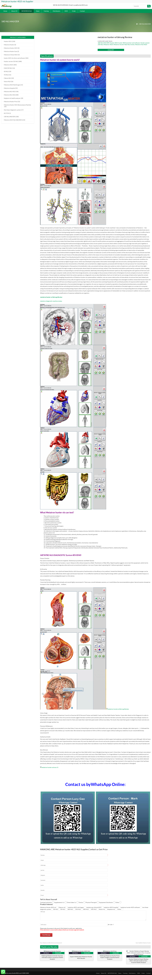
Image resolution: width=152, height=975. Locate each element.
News (37, 11)
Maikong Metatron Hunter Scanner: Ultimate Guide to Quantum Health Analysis (52, 957)
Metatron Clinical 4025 (11, 55)
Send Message (46, 935)
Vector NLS (7, 81)
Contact (82, 11)
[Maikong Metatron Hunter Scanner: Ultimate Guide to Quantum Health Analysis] (52, 951)
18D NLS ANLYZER (145, 24)
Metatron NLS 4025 (141, 44)
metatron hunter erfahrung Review (51, 297)
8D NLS (6, 71)
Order (74, 11)
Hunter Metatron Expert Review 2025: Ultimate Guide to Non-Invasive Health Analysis (138, 960)
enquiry (111, 50)
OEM (66, 11)
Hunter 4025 (114, 43)
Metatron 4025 (108, 44)
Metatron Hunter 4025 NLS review (123, 44)
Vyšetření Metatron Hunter (143, 943)
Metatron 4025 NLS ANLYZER (13, 120)
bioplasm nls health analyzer (12, 98)
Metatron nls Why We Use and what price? (51, 943)
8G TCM (6, 113)
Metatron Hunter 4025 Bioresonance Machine (17, 105)
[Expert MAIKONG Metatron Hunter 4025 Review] (81, 951)
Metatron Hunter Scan (10, 51)
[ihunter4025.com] (6, 7)
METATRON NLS (26, 11)
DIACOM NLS (8, 68)
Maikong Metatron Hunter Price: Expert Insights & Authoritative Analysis (110, 957)
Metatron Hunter (9, 44)
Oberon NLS (7, 78)
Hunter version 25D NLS (11, 61)
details (46, 953)
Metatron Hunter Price (10, 101)
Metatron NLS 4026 (10, 95)
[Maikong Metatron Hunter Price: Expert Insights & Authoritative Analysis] (109, 951)
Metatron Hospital (9, 88)
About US (14, 11)
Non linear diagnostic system (12, 110)
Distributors (56, 11)
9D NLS (6, 75)
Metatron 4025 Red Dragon (12, 85)
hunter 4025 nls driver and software (129, 43)
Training (46, 11)
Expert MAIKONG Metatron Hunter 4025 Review (81, 957)
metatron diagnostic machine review (51, 301)
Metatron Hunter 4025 (11, 48)
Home (5, 11)
